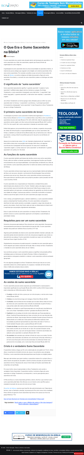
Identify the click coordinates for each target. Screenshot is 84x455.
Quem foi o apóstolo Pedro (68, 65)
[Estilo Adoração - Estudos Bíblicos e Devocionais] (9, 5)
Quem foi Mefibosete (66, 70)
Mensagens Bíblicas (20, 13)
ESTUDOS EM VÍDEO (79, 453)
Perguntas (40, 13)
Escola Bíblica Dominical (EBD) (72, 13)
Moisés (12, 75)
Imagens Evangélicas (42, 452)
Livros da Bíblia (60, 13)
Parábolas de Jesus (31, 13)
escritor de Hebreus (11, 388)
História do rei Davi (66, 68)
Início (3, 13)
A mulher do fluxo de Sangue (68, 62)
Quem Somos (25, 452)
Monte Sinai (21, 118)
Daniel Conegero (11, 56)
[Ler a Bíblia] (42, 436)
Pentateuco (47, 115)
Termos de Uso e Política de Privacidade (63, 452)
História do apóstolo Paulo (68, 60)
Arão (23, 141)
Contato (50, 452)
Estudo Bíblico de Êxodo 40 (68, 103)
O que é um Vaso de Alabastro (69, 73)
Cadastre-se (32, 452)
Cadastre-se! (5, 18)
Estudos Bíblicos (10, 13)
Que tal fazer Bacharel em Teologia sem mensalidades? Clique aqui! (24, 399)
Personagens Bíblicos (49, 13)
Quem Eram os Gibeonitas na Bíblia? (70, 96)
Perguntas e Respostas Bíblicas (17, 42)
